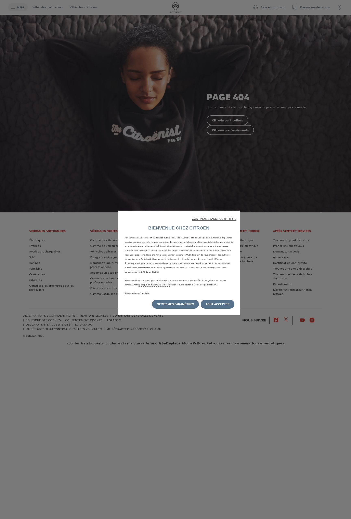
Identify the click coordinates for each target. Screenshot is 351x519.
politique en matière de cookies (154, 285)
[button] (214, 218)
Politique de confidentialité (137, 293)
